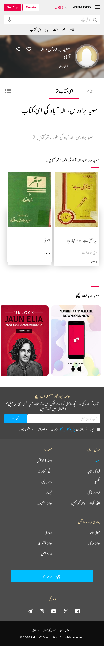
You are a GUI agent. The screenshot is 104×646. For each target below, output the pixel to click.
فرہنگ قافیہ (93, 471)
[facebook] (77, 611)
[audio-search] (10, 19)
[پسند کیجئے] (28, 48)
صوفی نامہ (95, 532)
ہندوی (48, 532)
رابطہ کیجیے (46, 482)
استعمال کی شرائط (49, 630)
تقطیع (97, 482)
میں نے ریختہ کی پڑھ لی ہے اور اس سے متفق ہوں (56, 429)
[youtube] (54, 611)
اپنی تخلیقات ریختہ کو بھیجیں (85, 503)
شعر (64, 29)
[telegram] (30, 611)
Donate (31, 7)
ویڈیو (46, 29)
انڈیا (60, 66)
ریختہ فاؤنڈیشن (44, 460)
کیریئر (49, 492)
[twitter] (66, 611)
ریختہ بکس (46, 554)
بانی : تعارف (45, 471)
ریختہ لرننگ (93, 543)
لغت (55, 29)
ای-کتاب (64, 91)
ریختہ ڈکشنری (45, 543)
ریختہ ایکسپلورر (44, 503)
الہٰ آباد (65, 66)
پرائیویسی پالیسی (67, 429)
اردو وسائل (93, 492)
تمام (90, 91)
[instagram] (42, 611)
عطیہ (97, 460)
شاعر (71, 29)
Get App (12, 7)
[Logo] (82, 7)
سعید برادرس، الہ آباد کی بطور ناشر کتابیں (62, 137)
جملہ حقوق (36, 630)
